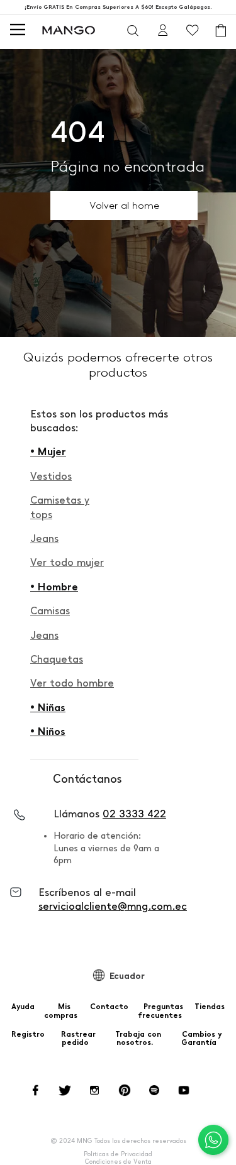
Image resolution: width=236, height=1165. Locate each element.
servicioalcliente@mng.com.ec (112, 906)
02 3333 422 (134, 814)
